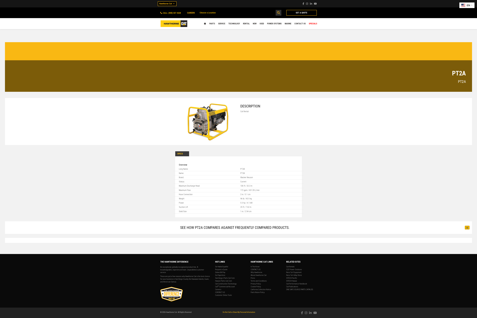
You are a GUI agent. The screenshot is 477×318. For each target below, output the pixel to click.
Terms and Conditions (259, 281)
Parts (212, 23)
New (255, 23)
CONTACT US (300, 23)
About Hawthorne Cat (258, 275)
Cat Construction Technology (226, 284)
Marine (288, 23)
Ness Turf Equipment (293, 272)
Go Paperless (220, 275)
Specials (313, 23)
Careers (218, 290)
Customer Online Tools (223, 295)
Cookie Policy (256, 287)
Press (253, 278)
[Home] (205, 24)
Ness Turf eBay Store (294, 275)
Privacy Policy (256, 284)
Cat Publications (292, 287)
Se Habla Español (221, 267)
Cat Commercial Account (225, 287)
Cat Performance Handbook (296, 284)
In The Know (255, 267)
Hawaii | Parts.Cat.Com (223, 281)
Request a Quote (221, 270)
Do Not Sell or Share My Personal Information (239, 312)
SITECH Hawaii (291, 281)
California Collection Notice (261, 290)
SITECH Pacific (291, 278)
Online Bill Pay (220, 272)
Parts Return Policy (258, 292)
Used (262, 23)
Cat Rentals (290, 267)
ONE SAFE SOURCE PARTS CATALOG (299, 290)
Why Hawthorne (256, 272)
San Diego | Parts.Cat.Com (225, 278)
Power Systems (274, 23)
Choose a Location (208, 13)
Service (221, 23)
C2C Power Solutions (294, 270)
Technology (234, 23)
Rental (246, 23)
